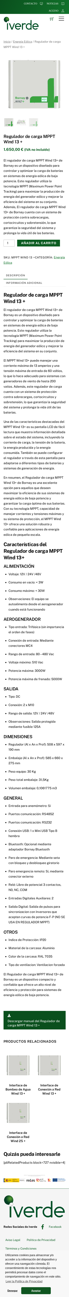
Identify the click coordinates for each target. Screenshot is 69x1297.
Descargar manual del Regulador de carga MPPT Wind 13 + (34, 1023)
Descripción (15, 275)
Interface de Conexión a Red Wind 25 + (18, 1137)
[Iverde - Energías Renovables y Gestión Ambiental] (21, 28)
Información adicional (24, 282)
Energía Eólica (22, 41)
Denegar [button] (12, 1290)
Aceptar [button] (36, 1290)
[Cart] (51, 18)
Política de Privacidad (41, 1240)
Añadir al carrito (38, 243)
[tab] (16, 275)
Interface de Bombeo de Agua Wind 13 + (18, 1089)
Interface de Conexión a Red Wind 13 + (49, 1089)
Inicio (7, 41)
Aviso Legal (12, 1240)
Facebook (55, 1226)
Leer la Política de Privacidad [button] (24, 1281)
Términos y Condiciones (20, 1248)
